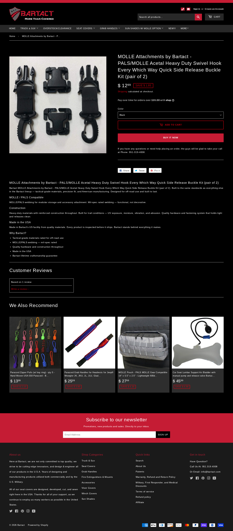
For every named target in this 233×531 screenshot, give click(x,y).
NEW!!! (172, 28)
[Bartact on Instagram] (28, 511)
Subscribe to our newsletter (116, 419)
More (184, 28)
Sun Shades (88, 499)
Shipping (122, 91)
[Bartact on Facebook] (16, 511)
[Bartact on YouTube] (34, 511)
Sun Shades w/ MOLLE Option (143, 28)
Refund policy (143, 497)
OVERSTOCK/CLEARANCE (57, 28)
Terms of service (145, 491)
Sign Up (163, 434)
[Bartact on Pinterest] (22, 511)
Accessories (88, 482)
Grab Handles (89, 471)
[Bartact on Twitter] (11, 511)
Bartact (21, 525)
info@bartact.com (210, 471)
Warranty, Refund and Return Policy (155, 477)
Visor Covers (89, 488)
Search (139, 460)
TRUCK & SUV (28, 28)
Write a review (19, 289)
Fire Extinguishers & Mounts (97, 477)
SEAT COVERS (84, 28)
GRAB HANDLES (109, 28)
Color (121, 108)
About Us (141, 466)
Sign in (196, 9)
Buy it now (170, 137)
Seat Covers (88, 466)
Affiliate (140, 502)
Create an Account (214, 9)
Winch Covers (89, 493)
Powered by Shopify (38, 525)
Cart (216, 17)
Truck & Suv (88, 460)
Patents (140, 471)
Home (12, 28)
